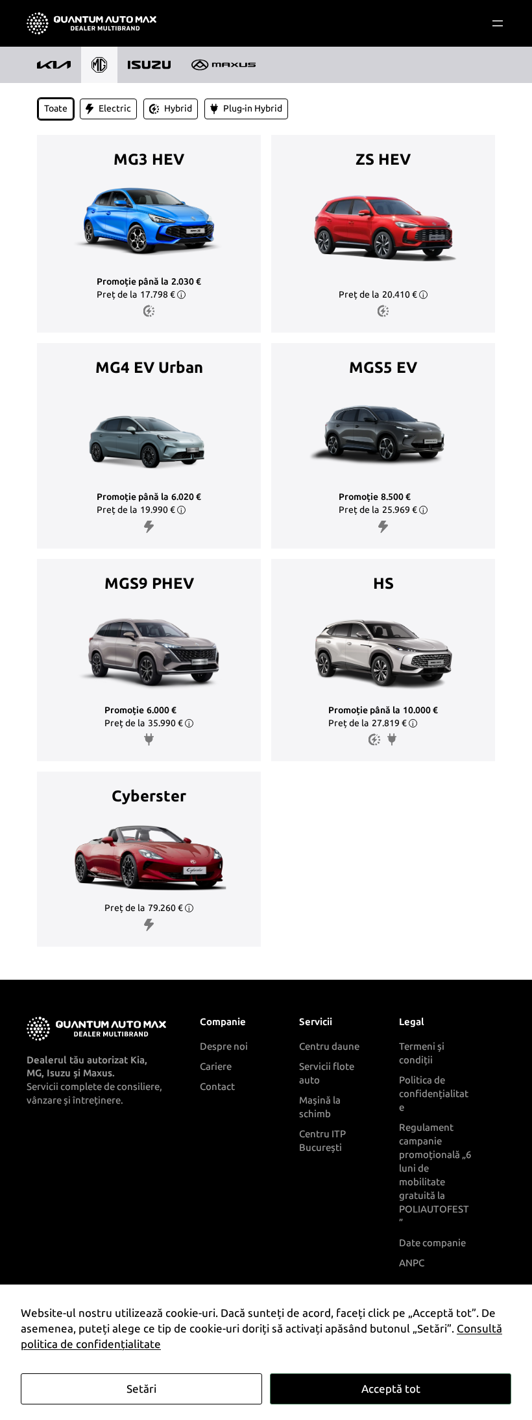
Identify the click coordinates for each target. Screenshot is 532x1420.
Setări (141, 1388)
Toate (55, 108)
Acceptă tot (390, 1388)
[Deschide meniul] (497, 23)
